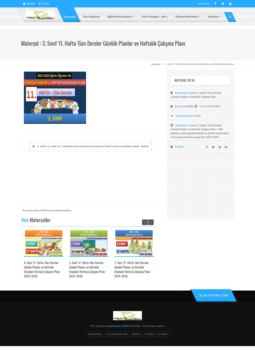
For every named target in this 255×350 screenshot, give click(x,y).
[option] (43, 255)
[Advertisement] (123, 98)
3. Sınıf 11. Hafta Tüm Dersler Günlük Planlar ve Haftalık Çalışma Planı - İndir (93, 146)
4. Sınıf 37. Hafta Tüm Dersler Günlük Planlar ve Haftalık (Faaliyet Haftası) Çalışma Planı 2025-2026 (42, 269)
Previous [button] (145, 222)
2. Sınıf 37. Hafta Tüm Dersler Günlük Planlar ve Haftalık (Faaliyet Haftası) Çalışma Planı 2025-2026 (132, 269)
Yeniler (45, 3)
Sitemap (162, 334)
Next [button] (151, 222)
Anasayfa (155, 64)
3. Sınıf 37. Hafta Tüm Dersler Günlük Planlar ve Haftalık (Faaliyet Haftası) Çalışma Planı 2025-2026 (87, 269)
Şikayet (136, 334)
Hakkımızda (95, 334)
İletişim (149, 334)
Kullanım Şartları (117, 334)
